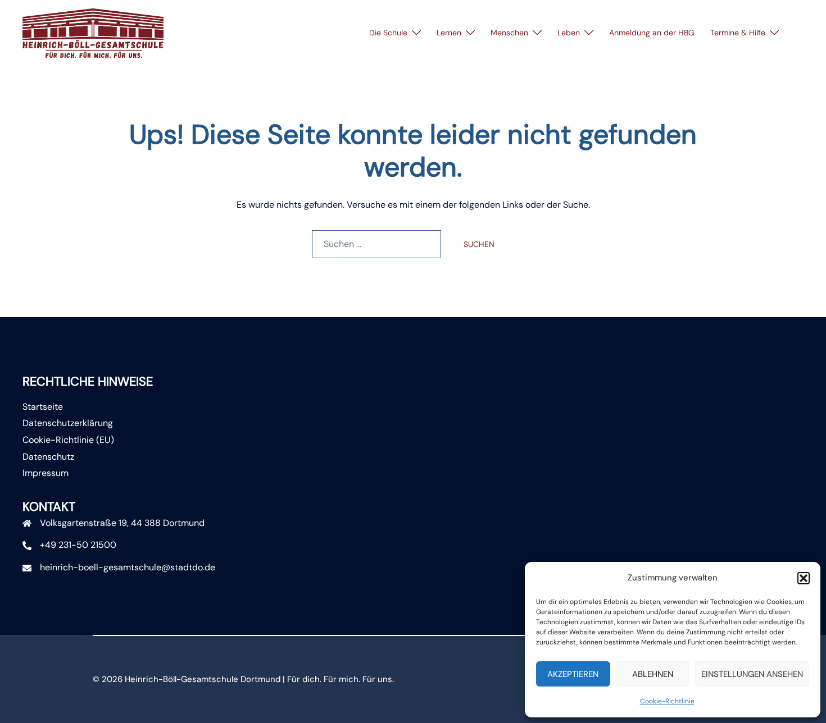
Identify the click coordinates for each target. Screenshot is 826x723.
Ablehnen (652, 674)
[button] (803, 578)
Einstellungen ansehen (752, 674)
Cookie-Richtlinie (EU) (68, 440)
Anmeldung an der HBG (652, 33)
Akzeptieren (572, 674)
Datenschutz (48, 457)
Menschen (509, 33)
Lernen (449, 33)
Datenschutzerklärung (67, 423)
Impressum (45, 473)
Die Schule (388, 33)
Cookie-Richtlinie (667, 701)
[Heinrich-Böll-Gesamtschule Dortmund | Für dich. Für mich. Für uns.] (93, 32)
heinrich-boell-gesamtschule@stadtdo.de (127, 567)
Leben (568, 33)
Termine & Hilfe (737, 33)
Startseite (42, 407)
